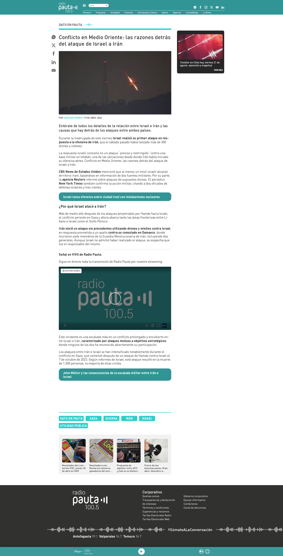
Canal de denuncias (195, 507)
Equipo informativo (194, 500)
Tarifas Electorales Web (156, 519)
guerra (111, 418)
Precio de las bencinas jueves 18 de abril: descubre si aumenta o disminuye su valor (156, 468)
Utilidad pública (73, 425)
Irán (129, 418)
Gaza (93, 418)
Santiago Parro (73, 117)
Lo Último (207, 12)
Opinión (165, 12)
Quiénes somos (150, 496)
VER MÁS (218, 70)
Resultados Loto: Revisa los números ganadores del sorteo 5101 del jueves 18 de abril (101, 468)
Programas (101, 12)
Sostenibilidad (192, 12)
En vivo (87, 550)
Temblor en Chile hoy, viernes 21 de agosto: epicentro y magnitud (200, 64)
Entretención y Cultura (147, 12)
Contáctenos (191, 503)
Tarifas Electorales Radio (156, 515)
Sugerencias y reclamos (155, 511)
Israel (147, 418)
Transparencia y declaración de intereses (158, 501)
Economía (129, 12)
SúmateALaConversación (190, 529)
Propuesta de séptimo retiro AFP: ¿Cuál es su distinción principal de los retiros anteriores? (128, 468)
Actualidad (115, 12)
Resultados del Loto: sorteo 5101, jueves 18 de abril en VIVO (73, 468)
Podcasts (87, 12)
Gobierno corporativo (196, 496)
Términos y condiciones (155, 507)
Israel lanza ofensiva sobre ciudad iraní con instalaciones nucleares (111, 197)
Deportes (177, 12)
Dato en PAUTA (71, 418)
